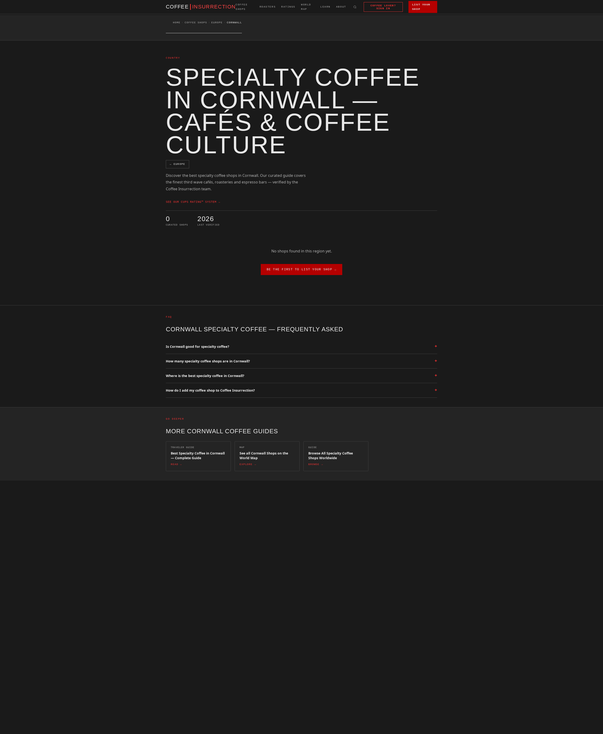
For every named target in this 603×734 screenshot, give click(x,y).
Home (176, 22)
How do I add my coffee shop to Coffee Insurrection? (301, 390)
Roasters (268, 6)
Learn (325, 6)
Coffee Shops (242, 6)
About (341, 6)
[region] (61, 693)
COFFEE (201, 7)
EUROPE (216, 22)
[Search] (355, 7)
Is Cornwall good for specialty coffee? (301, 346)
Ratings (288, 6)
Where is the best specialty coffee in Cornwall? (301, 375)
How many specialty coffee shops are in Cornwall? (301, 361)
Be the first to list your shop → (302, 269)
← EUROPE (177, 164)
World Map (306, 6)
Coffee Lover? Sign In (383, 7)
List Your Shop (421, 6)
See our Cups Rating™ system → (193, 202)
